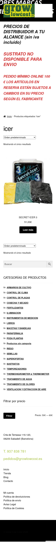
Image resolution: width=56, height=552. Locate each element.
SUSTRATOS (13, 363)
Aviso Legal (9, 504)
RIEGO (10, 348)
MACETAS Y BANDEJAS (19, 328)
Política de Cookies (13, 508)
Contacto (8, 481)
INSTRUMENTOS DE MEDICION (22, 317)
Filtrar (9, 415)
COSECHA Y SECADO (17, 302)
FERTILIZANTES (15, 307)
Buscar (28, 547)
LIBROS (11, 323)
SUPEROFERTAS (15, 358)
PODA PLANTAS (15, 338)
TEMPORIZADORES (16, 368)
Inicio (9, 116)
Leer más (28, 229)
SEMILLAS (12, 353)
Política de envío (12, 500)
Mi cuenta (8, 492)
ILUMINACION (14, 312)
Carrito (43, 544)
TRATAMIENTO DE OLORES (21, 384)
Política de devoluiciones (16, 496)
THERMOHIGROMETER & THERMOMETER (28, 373)
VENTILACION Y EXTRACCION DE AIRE (26, 389)
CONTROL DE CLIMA (17, 292)
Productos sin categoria (19, 343)
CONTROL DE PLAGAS (18, 297)
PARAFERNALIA (15, 333)
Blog (5, 477)
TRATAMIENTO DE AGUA (19, 379)
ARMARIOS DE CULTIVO (19, 287)
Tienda (7, 473)
